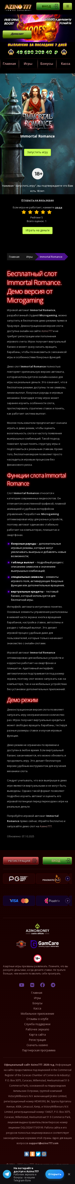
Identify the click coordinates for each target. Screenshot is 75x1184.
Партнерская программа (38, 1050)
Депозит (17, 34)
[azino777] (32, 985)
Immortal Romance (51, 257)
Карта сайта (37, 1034)
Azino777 (46, 331)
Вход (46, 6)
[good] (43, 212)
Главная (9, 63)
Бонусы (46, 63)
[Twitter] (38, 1154)
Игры (28, 63)
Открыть (54, 1174)
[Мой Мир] (44, 1154)
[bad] (24, 212)
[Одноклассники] (32, 1154)
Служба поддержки (37, 1024)
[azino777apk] (53, 985)
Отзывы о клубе (37, 1019)
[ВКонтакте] (26, 1154)
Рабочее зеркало (37, 1029)
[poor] (30, 212)
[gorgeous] (49, 212)
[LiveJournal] (49, 1154)
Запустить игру (37, 152)
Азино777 (46, 826)
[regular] (36, 212)
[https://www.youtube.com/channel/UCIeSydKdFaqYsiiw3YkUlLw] (22, 985)
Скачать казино (37, 1045)
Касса (65, 63)
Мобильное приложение (37, 1013)
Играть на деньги (37, 230)
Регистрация (19, 861)
